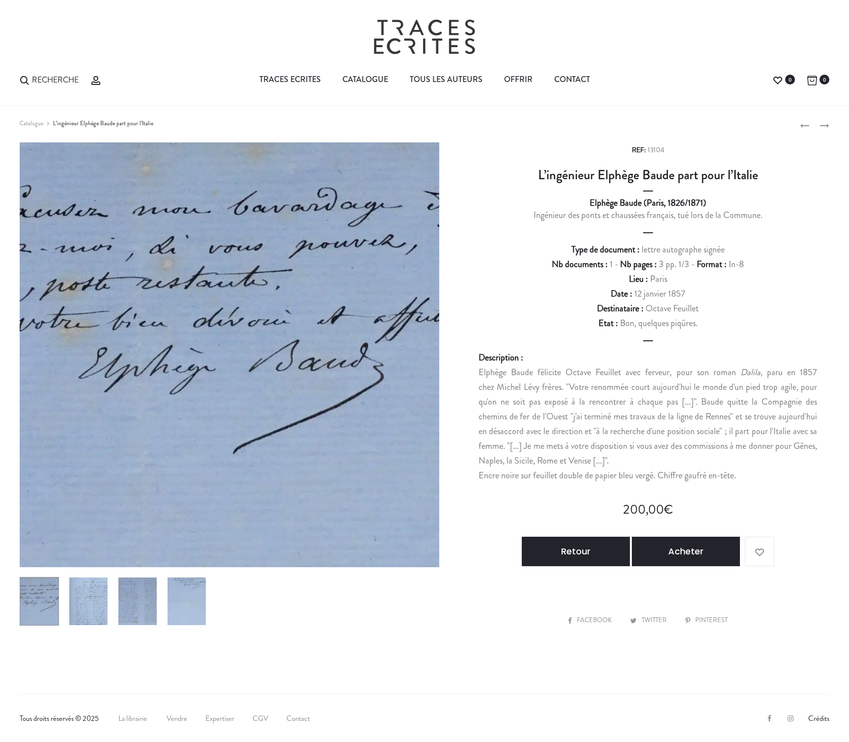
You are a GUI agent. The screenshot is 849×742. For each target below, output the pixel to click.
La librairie (133, 718)
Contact (572, 79)
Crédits (818, 718)
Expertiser (219, 718)
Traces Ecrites (290, 79)
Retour (576, 551)
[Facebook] (769, 718)
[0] (778, 79)
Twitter (655, 620)
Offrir (518, 79)
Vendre (177, 718)
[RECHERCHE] (24, 79)
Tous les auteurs (446, 79)
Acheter (686, 551)
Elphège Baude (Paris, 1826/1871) (648, 203)
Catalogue (365, 79)
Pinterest (711, 620)
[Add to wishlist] (759, 551)
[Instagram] (790, 718)
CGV (260, 718)
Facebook (595, 620)
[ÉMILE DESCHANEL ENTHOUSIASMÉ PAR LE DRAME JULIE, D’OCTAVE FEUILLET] (805, 124)
